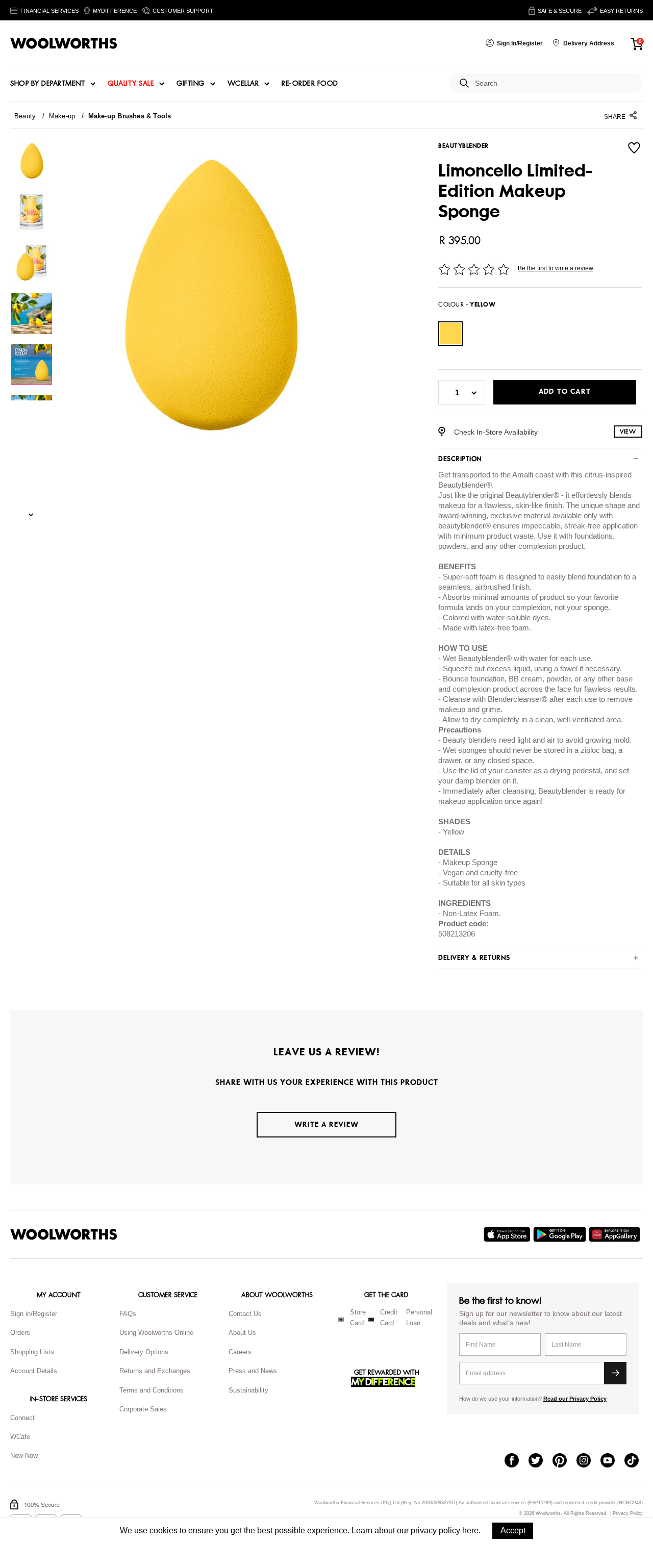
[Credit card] (371, 1319)
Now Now (24, 1455)
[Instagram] (588, 1461)
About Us (242, 1332)
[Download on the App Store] (508, 1234)
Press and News (253, 1371)
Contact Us (245, 1314)
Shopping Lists (32, 1352)
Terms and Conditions (151, 1390)
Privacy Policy (628, 1513)
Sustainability (248, 1390)
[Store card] (341, 1319)
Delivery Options (143, 1352)
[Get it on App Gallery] (616, 1234)
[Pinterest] (564, 1461)
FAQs (127, 1314)
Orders (20, 1332)
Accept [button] (512, 1530)
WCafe (20, 1436)
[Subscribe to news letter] (615, 1373)
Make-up (62, 116)
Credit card (388, 1317)
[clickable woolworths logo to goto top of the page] (63, 1234)
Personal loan (419, 1317)
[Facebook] (517, 1461)
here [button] (470, 1530)
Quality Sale (131, 83)
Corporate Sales (143, 1409)
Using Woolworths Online (156, 1332)
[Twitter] (540, 1461)
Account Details (33, 1371)
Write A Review (326, 1124)
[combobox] (555, 83)
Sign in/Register (33, 1314)
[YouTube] (612, 1461)
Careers (240, 1352)
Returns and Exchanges (154, 1371)
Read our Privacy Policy (575, 1399)
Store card (358, 1317)
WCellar (243, 83)
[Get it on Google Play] (561, 1234)
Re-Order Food (310, 83)
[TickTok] (636, 1461)
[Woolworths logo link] (63, 43)
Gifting (191, 83)
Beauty (25, 116)
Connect (22, 1418)
